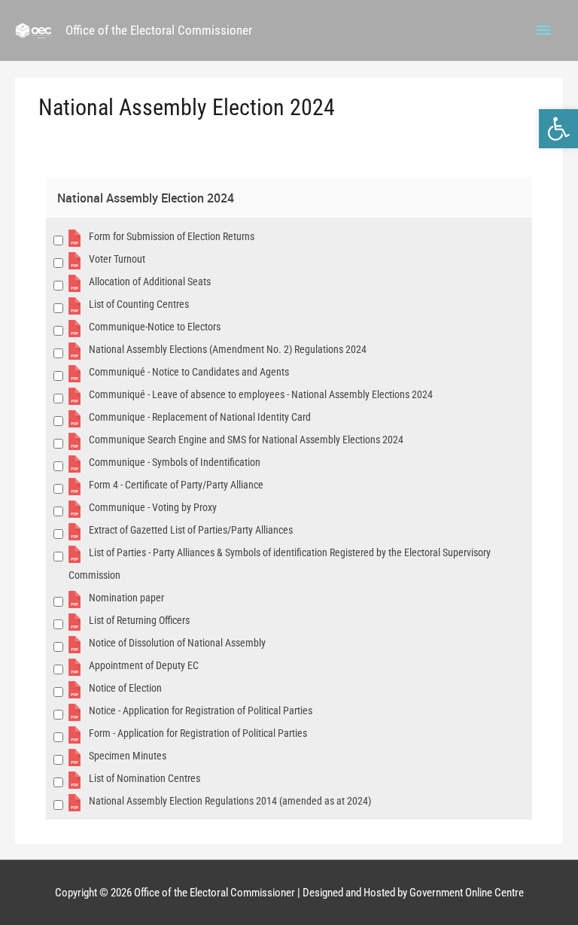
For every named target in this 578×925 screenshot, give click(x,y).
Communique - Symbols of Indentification (174, 462)
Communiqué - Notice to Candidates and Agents (189, 372)
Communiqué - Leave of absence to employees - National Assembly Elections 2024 (261, 394)
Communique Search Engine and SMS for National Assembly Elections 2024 (246, 440)
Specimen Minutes (127, 756)
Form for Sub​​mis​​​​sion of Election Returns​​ (171, 236)
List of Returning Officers (139, 620)
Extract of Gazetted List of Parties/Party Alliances (191, 530)
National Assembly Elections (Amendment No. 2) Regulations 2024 (228, 349)
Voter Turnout (117, 259)
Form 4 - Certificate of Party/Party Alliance (176, 485)
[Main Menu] (544, 30)
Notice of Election (125, 688)
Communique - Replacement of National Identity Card (200, 417)
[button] (558, 128)
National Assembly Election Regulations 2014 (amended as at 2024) (230, 801)
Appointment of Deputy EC (144, 665)
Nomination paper (126, 598)
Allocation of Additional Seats (150, 281)
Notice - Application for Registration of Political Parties (200, 710)
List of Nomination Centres (144, 778)
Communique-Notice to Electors (155, 327)
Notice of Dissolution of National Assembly (177, 643)
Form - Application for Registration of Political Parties (198, 733)
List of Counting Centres (139, 304)
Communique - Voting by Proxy (153, 507)
